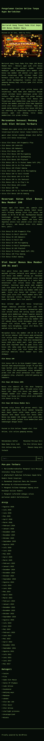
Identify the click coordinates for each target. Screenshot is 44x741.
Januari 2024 (8, 604)
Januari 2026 (8, 529)
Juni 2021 (7, 658)
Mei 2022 (6, 639)
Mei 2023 (6, 629)
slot (30, 428)
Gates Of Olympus (10, 683)
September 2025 (9, 541)
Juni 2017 (7, 661)
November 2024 (9, 573)
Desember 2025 (9, 532)
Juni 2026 (7, 513)
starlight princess (11, 711)
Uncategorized (9, 714)
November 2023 (9, 610)
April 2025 (7, 557)
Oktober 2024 (8, 576)
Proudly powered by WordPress (14, 735)
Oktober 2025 (8, 538)
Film (5, 677)
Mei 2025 (6, 554)
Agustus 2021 (8, 651)
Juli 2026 (7, 510)
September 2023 (9, 617)
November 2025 (9, 535)
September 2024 (9, 579)
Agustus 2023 (8, 620)
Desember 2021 (9, 645)
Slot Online (16, 428)
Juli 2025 (7, 548)
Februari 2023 (9, 632)
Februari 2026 (9, 526)
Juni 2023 (7, 626)
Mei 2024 (6, 592)
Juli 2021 (7, 654)
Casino (6, 673)
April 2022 (7, 642)
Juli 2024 (7, 585)
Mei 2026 (6, 516)
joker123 (21, 307)
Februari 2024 (9, 601)
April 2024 (7, 595)
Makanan (6, 695)
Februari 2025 (9, 563)
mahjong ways (8, 692)
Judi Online (8, 686)
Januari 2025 (8, 566)
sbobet (6, 699)
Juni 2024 (7, 588)
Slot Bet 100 (8, 702)
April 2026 (7, 519)
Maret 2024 (7, 598)
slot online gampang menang (20, 432)
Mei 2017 (6, 664)
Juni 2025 (7, 551)
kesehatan (7, 689)
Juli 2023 (7, 623)
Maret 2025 (7, 560)
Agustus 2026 (8, 507)
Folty (28, 33)
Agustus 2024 (8, 582)
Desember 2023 (9, 607)
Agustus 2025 (8, 544)
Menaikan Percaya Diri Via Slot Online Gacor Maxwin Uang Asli (32, 444)
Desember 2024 (9, 570)
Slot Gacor (7, 705)
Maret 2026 (7, 522)
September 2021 (9, 648)
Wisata (6, 717)
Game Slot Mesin (10, 680)
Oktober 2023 (8, 614)
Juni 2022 (7, 636)
